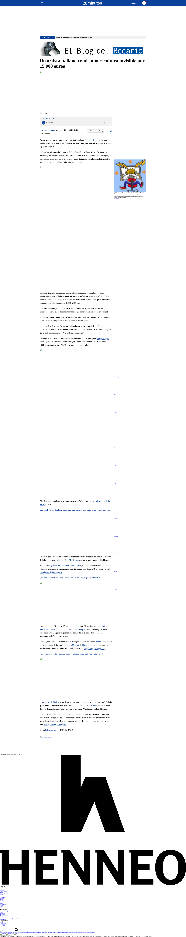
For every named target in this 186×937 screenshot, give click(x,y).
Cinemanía (2, 924)
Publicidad (2, 926)
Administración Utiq (56, 932)
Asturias (2, 902)
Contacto (63, 932)
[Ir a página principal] (92, 3)
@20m (142, 192)
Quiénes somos (68, 932)
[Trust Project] (45, 734)
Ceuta (1, 903)
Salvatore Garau (91, 140)
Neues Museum (73, 645)
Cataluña (2, 890)
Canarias (2, 896)
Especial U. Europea (4, 911)
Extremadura (3, 904)
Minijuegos (2, 913)
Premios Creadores (4, 915)
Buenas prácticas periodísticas (78, 932)
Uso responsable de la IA (89, 932)
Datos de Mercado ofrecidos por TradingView (10, 918)
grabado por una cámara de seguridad (66, 566)
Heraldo (1, 922)
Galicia (1, 906)
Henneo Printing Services (5, 927)
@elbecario (116, 198)
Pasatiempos (2, 914)
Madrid (1, 887)
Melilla (1, 905)
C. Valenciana (3, 895)
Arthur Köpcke (102, 642)
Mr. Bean (73, 560)
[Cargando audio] (43, 123)
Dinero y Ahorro (3, 919)
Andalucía (2, 892)
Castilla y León (3, 891)
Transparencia (35, 932)
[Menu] (42, 3)
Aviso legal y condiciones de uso (7, 932)
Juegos (1, 912)
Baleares (2, 898)
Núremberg (86, 645)
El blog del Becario (47, 130)
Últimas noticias (3, 908)
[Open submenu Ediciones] (136, 3)
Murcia (1, 889)
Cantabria (2, 901)
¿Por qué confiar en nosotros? (46, 737)
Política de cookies (27, 932)
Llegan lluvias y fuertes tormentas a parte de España (74, 37)
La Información (3, 923)
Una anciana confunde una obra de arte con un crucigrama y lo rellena (70, 578)
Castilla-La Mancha (4, 893)
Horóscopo (116, 377)
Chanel (94, 705)
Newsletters (2, 917)
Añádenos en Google (97, 131)
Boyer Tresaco (103, 338)
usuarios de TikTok (51, 702)
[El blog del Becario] (93, 49)
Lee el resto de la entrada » (51, 572)
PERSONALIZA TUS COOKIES (45, 932)
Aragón (1, 899)
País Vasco (2, 897)
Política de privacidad (18, 932)
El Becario (45, 133)
